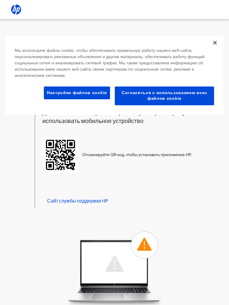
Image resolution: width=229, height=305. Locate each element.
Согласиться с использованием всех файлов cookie (164, 95)
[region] (114, 75)
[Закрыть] (215, 42)
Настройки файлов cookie (77, 92)
